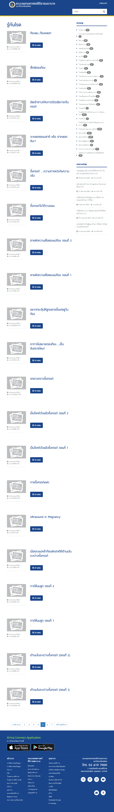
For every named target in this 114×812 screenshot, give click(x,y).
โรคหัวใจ (83, 119)
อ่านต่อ (37, 45)
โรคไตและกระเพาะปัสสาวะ (91, 76)
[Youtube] (103, 779)
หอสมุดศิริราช (32, 793)
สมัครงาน (31, 782)
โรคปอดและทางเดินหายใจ (90, 84)
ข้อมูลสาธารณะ (12, 796)
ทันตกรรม (84, 44)
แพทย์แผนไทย (85, 49)
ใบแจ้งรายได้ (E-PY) (55, 780)
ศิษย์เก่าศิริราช (32, 772)
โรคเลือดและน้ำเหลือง (89, 96)
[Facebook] (89, 779)
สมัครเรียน (31, 786)
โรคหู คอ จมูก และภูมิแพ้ (90, 129)
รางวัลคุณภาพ (32, 789)
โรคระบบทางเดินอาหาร (89, 92)
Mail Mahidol (53, 790)
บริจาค (9, 786)
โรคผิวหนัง (84, 88)
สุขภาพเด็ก (85, 133)
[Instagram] (96, 779)
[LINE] (83, 779)
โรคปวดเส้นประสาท (87, 80)
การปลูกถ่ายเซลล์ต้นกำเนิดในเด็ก (91, 35)
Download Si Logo (55, 800)
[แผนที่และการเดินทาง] (103, 792)
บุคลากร (9, 790)
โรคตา (83, 68)
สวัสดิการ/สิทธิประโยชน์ (57, 770)
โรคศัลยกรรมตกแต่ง (88, 100)
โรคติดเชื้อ (84, 72)
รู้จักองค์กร (31, 766)
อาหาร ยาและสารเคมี (88, 149)
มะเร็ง (82, 56)
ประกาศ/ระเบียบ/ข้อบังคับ (57, 766)
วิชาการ (9, 770)
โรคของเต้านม (86, 64)
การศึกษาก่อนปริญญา (14, 763)
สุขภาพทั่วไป (85, 137)
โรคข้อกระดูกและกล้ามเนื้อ (90, 60)
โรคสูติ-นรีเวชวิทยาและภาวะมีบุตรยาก (92, 113)
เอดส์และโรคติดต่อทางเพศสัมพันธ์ (91, 154)
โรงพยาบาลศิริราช (13, 776)
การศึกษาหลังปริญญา (14, 766)
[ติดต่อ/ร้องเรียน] (96, 792)
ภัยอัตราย (83, 52)
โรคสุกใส (83, 108)
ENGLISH (103, 3)
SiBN (50, 796)
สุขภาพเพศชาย (85, 145)
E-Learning (52, 803)
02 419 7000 (98, 765)
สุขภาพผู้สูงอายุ (86, 141)
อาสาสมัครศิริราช (13, 793)
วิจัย (8, 773)
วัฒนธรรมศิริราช (54, 763)
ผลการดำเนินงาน (33, 769)
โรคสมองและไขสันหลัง (89, 104)
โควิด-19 (84, 30)
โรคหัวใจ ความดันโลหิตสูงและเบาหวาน (91, 124)
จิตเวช (83, 41)
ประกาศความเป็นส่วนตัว (15, 800)
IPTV (50, 793)
